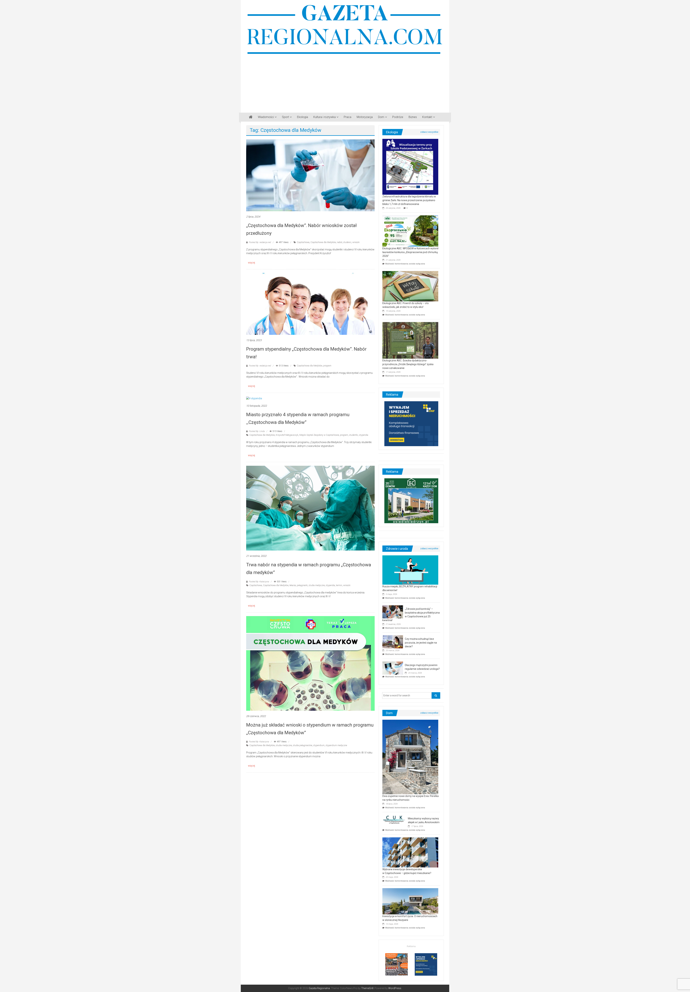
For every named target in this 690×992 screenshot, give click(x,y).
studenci (347, 242)
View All (429, 132)
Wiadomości (266, 117)
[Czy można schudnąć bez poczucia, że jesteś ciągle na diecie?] (392, 641)
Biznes (413, 117)
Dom (381, 117)
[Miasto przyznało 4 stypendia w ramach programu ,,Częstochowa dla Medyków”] (254, 398)
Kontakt (427, 117)
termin (339, 585)
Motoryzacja (365, 117)
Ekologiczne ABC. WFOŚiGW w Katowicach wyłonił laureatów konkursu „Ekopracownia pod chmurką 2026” (410, 252)
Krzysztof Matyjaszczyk (287, 435)
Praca (347, 117)
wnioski (356, 242)
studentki (353, 435)
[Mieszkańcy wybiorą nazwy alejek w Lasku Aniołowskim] (394, 819)
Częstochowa (303, 242)
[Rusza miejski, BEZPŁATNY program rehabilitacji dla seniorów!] (410, 569)
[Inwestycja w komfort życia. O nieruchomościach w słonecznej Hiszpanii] (410, 901)
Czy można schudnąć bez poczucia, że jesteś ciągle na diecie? (421, 642)
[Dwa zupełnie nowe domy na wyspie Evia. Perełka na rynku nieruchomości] (410, 756)
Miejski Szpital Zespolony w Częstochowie (319, 435)
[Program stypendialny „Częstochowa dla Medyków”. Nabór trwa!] (310, 303)
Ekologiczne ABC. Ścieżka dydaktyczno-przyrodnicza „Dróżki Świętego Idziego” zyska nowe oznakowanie (407, 364)
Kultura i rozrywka (324, 117)
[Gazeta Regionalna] (250, 117)
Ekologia (302, 117)
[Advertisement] (345, 82)
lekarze (292, 585)
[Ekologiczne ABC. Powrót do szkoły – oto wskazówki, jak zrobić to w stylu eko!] (410, 286)
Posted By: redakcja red (260, 242)
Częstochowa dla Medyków (323, 242)
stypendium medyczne (336, 745)
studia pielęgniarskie (302, 745)
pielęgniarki (302, 585)
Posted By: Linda (256, 431)
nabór (339, 242)
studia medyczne (317, 585)
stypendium (319, 745)
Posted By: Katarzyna (259, 581)
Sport (285, 117)
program (327, 365)
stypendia (363, 435)
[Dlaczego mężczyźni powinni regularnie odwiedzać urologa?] (392, 667)
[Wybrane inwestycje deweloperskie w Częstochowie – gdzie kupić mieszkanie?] (410, 852)
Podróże (397, 117)
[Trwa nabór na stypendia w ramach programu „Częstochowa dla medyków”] (310, 508)
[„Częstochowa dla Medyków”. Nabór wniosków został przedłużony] (310, 175)
